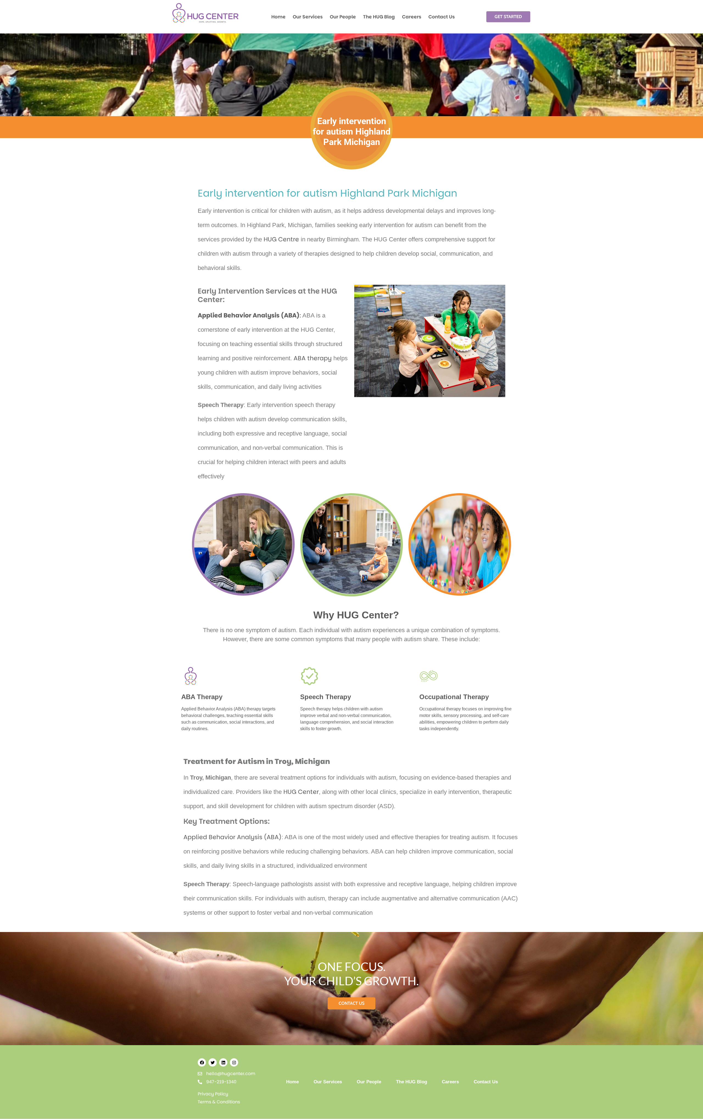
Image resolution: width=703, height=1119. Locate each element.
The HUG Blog (379, 16)
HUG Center (301, 792)
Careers (411, 16)
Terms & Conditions (219, 1102)
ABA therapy (313, 358)
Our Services (308, 16)
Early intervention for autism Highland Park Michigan (327, 193)
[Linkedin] (223, 1062)
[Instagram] (234, 1062)
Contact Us (441, 16)
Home (278, 16)
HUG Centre (281, 239)
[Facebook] (202, 1062)
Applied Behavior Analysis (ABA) (232, 837)
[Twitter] (212, 1062)
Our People (343, 16)
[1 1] (205, 23)
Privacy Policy (213, 1094)
